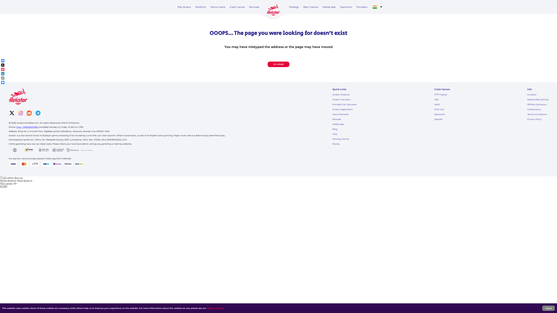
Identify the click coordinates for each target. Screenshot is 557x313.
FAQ (334, 134)
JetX (436, 99)
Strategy (294, 7)
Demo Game (217, 7)
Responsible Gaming (537, 99)
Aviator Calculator (341, 99)
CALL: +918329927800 (27, 127)
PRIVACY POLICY (215, 308)
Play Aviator (184, 7)
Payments (346, 7)
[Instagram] (20, 113)
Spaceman (439, 114)
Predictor (200, 7)
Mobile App (329, 7)
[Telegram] (38, 113)
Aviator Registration (342, 109)
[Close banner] (1, 178)
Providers (361, 7)
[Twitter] (12, 113)
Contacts (531, 94)
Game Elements (340, 114)
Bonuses (254, 7)
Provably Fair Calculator (344, 104)
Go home (278, 64)
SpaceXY (438, 119)
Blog (334, 129)
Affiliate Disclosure (536, 104)
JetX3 (437, 104)
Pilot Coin (439, 109)
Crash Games (237, 7)
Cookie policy (534, 109)
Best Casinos (310, 7)
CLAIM (3, 186)
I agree (548, 308)
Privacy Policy (534, 119)
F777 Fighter (440, 94)
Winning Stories (340, 139)
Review (336, 144)
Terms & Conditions (537, 114)
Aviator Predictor (341, 94)
